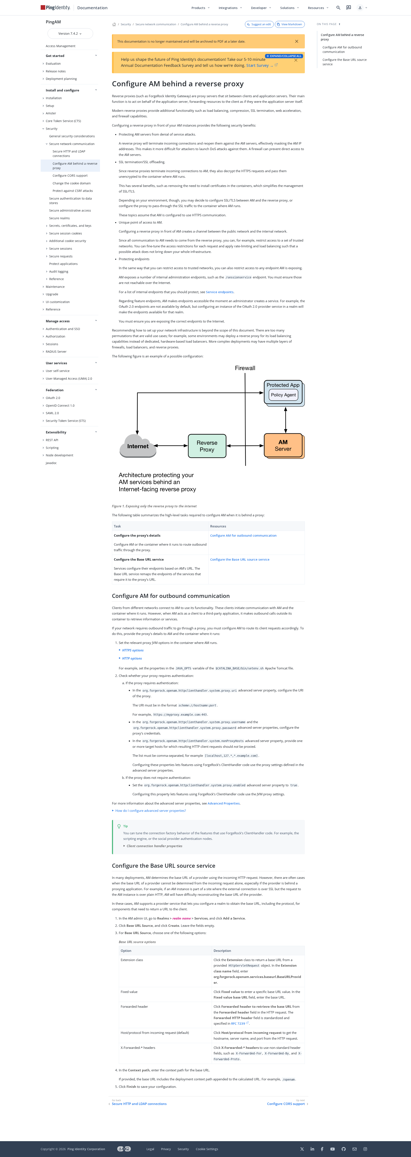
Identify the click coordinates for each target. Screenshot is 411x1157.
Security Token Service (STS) (66, 421)
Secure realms (59, 218)
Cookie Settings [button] (207, 1149)
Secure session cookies (65, 233)
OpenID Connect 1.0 (60, 405)
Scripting (52, 448)
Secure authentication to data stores (70, 200)
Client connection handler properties (154, 846)
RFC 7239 (238, 1023)
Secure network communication (72, 144)
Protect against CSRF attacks (73, 191)
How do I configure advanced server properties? (150, 810)
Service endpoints (220, 292)
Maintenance (55, 287)
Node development (59, 455)
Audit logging (58, 271)
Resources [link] (318, 8)
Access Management (60, 46)
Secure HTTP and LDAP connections (69, 153)
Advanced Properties (224, 803)
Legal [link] (150, 1149)
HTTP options (132, 658)
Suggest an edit (261, 24)
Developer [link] (261, 8)
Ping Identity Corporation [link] (86, 1149)
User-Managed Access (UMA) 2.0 (69, 378)
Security (51, 129)
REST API (52, 440)
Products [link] (201, 8)
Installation (54, 98)
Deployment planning (61, 79)
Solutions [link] (289, 8)
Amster (51, 113)
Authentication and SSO (63, 329)
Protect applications (63, 264)
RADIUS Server (56, 351)
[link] (55, 7)
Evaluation (53, 63)
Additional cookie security (67, 241)
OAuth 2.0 (53, 398)
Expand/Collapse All (285, 56)
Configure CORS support (70, 175)
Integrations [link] (231, 8)
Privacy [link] (166, 1149)
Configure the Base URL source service (240, 559)
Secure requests (61, 256)
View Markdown (291, 24)
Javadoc (51, 463)
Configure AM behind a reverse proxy (75, 165)
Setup (50, 106)
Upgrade (52, 294)
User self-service (58, 371)
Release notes (56, 71)
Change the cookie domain (72, 183)
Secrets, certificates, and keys (70, 226)
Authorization (55, 336)
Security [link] (183, 1149)
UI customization (58, 302)
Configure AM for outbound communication (243, 535)
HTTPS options (133, 650)
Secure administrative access (70, 210)
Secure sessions (60, 248)
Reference (56, 279)
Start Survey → (260, 65)
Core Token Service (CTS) (63, 121)
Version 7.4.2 (68, 33)
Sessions (52, 344)
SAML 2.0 (52, 413)
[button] (362, 7)
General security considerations (72, 136)
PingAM (53, 21)
